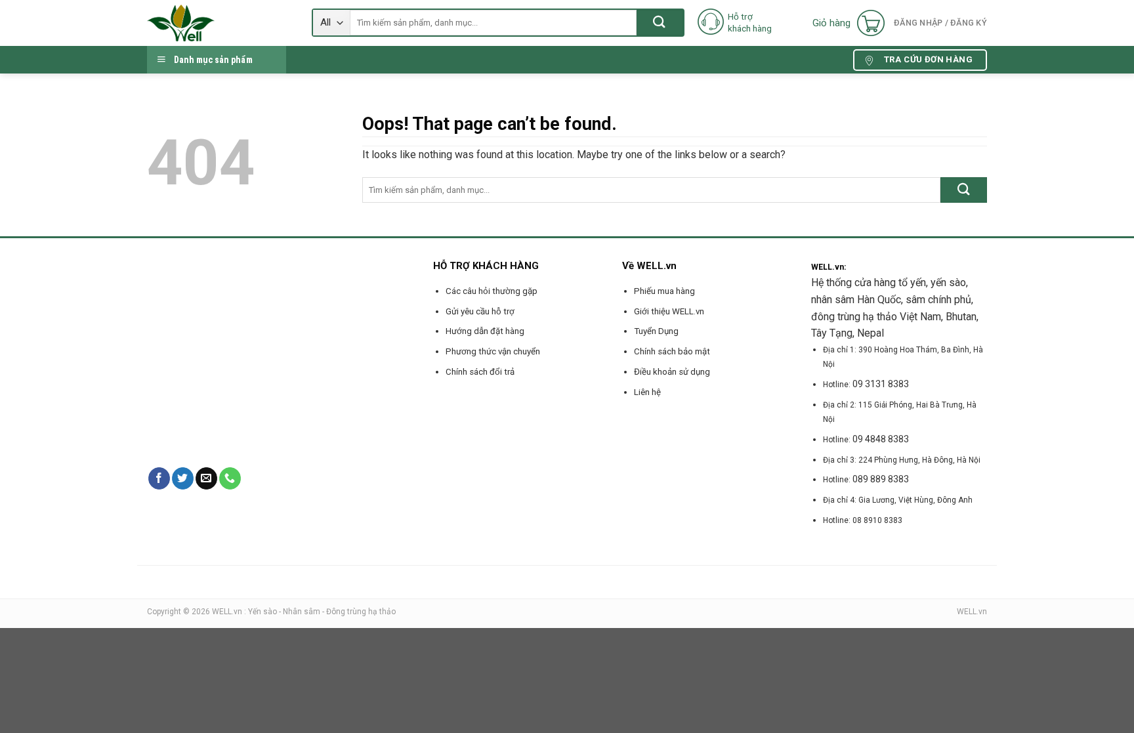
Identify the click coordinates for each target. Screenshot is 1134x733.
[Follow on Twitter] (183, 478)
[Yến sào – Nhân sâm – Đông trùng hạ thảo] (219, 23)
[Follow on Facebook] (159, 478)
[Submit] (660, 22)
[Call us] (230, 478)
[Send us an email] (206, 478)
